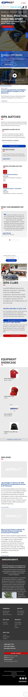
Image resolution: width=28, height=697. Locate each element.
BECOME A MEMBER (16, 653)
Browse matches (5, 125)
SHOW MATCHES (13, 146)
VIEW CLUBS (11, 260)
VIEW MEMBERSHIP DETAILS (15, 320)
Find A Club (5, 622)
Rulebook (17, 627)
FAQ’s (16, 625)
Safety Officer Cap (9, 396)
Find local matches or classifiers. (10, 140)
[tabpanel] (14, 224)
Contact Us (5, 638)
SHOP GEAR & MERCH (9, 646)
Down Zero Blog (18, 622)
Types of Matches (20, 612)
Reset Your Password (7, 614)
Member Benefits (6, 611)
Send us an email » (14, 655)
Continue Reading (4, 507)
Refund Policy (14, 674)
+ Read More (4, 101)
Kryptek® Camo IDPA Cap (11, 431)
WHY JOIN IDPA (14, 335)
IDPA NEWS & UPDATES (9, 648)
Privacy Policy (14, 672)
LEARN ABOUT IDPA (9, 644)
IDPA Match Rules (20, 611)
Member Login (6, 612)
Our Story (5, 635)
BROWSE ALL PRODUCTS (13, 439)
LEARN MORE (8, 64)
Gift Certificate (8, 414)
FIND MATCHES (7, 26)
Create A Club (5, 624)
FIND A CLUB (8, 29)
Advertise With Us (6, 636)
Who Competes (20, 614)
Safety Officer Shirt (9, 378)
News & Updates (18, 624)
